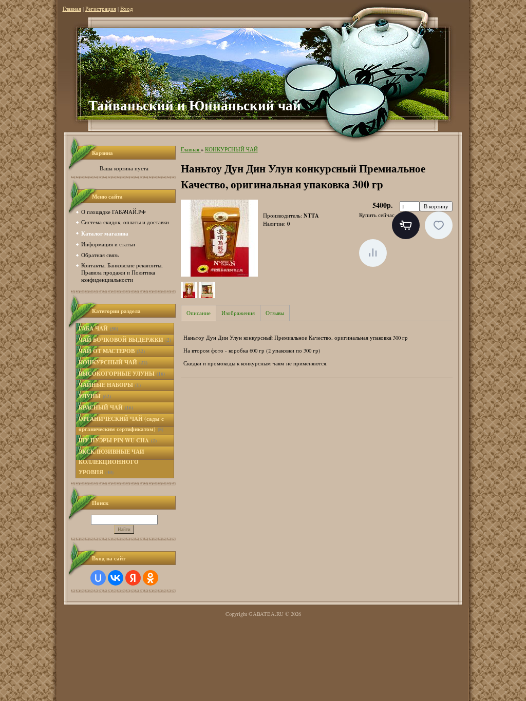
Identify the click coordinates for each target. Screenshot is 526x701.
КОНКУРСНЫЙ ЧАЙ (113, 362)
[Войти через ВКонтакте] (115, 578)
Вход (126, 8)
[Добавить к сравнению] (373, 253)
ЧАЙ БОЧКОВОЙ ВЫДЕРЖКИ (125, 340)
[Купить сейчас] (406, 225)
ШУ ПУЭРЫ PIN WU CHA (118, 440)
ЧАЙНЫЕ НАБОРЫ (110, 385)
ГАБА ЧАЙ (98, 328)
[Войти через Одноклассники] (150, 578)
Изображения (238, 313)
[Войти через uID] (98, 578)
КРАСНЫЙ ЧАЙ (106, 407)
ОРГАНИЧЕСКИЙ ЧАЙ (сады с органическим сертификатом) (121, 424)
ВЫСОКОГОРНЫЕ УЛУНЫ (122, 373)
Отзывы (275, 313)
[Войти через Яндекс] (133, 578)
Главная (72, 8)
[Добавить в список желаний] (439, 225)
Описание (198, 313)
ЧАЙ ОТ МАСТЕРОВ (112, 351)
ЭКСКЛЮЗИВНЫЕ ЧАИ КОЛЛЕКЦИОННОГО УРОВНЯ (111, 461)
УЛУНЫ (95, 396)
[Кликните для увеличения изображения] (219, 238)
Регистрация (100, 8)
